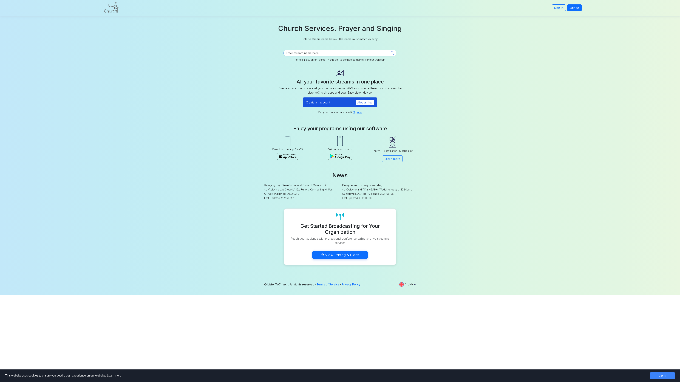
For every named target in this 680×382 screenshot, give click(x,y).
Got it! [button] (662, 375)
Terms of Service (327, 284)
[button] (407, 284)
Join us (574, 8)
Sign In (558, 8)
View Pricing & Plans (341, 255)
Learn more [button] (114, 375)
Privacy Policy (351, 284)
